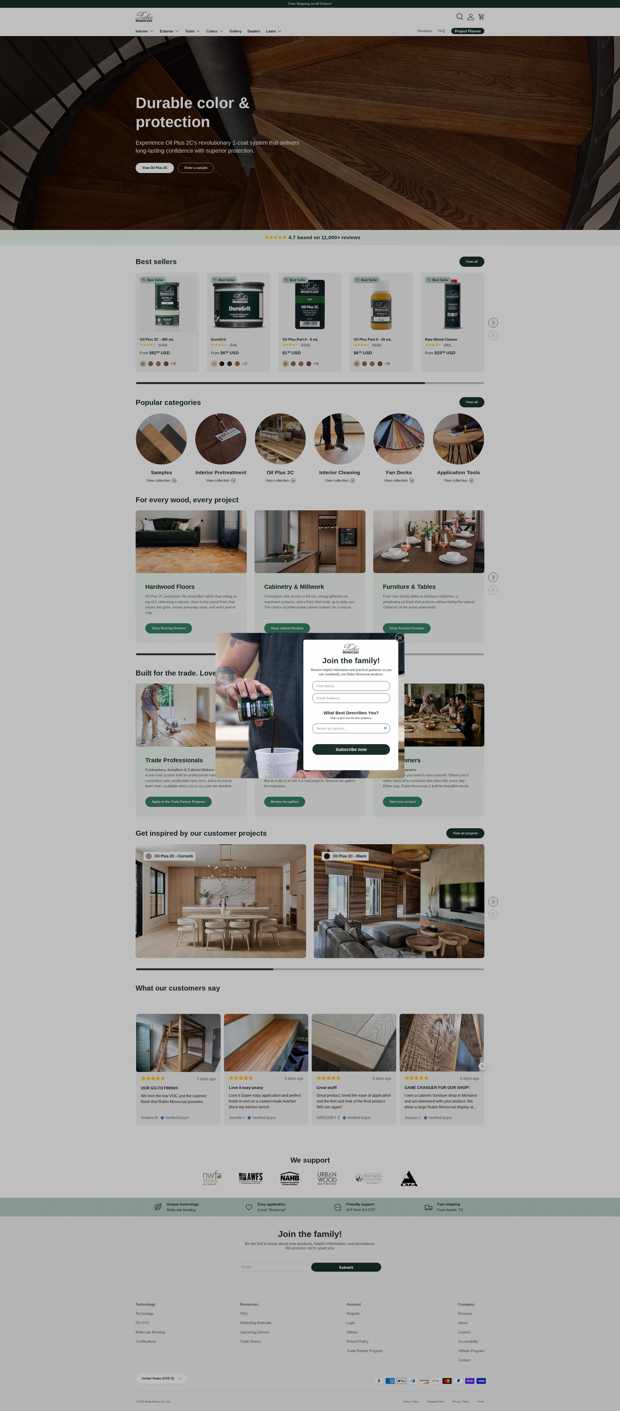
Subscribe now (351, 749)
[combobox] (350, 728)
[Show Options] (385, 728)
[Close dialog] (400, 638)
